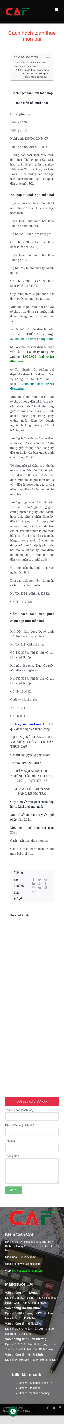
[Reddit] (46, 880)
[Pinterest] (33, 888)
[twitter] (54, 1407)
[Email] (33, 892)
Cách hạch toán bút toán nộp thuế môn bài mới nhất (30, 64)
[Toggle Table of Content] (46, 57)
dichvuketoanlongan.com (27, 1270)
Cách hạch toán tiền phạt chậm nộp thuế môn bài (36, 75)
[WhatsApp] (39, 884)
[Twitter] (40, 880)
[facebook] (47, 1407)
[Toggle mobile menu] (57, 9)
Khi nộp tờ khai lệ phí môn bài (35, 70)
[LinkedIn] (33, 884)
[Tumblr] (45, 884)
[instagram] (60, 1407)
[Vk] (40, 888)
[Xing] (46, 888)
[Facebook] (33, 880)
